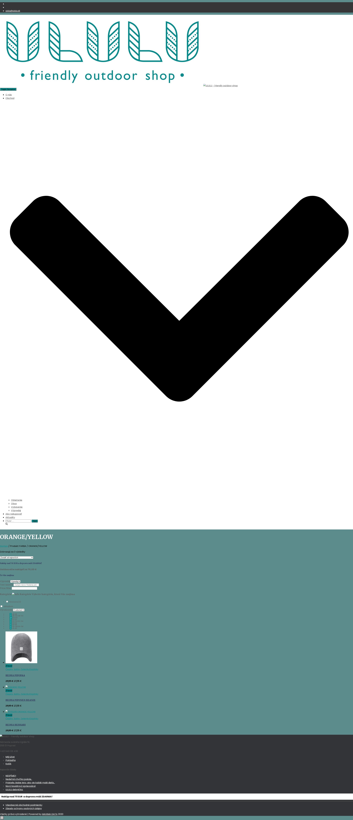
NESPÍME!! (11, 775)
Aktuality (10, 517)
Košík (8, 763)
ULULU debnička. (14, 789)
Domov (4, 546)
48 (16, 614)
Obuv (14, 503)
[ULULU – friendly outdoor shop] (119, 85)
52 (16, 619)
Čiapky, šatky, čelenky (17, 669)
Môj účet (10, 756)
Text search (6, 584)
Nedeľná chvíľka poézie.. (19, 779)
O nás (9, 94)
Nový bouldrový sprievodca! (21, 786)
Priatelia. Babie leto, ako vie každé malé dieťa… (30, 782)
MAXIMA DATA (50, 814)
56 (16, 624)
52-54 (20, 621)
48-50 (20, 616)
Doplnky (33, 669)
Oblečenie (16, 500)
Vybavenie (16, 507)
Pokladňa (11, 760)
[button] (179, 496)
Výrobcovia (6, 609)
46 (16, 628)
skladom (8, 606)
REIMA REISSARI (16, 724)
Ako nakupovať (14, 514)
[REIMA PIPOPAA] (21, 662)
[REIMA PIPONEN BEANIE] (16, 687)
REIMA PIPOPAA (15, 675)
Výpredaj (16, 510)
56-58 (20, 626)
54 (16, 623)
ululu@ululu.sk (13, 10)
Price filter (5, 588)
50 (16, 617)
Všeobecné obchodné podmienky (24, 805)
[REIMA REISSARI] (21, 711)
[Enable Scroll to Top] (2, 818)
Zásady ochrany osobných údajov (24, 808)
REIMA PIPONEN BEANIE (20, 700)
